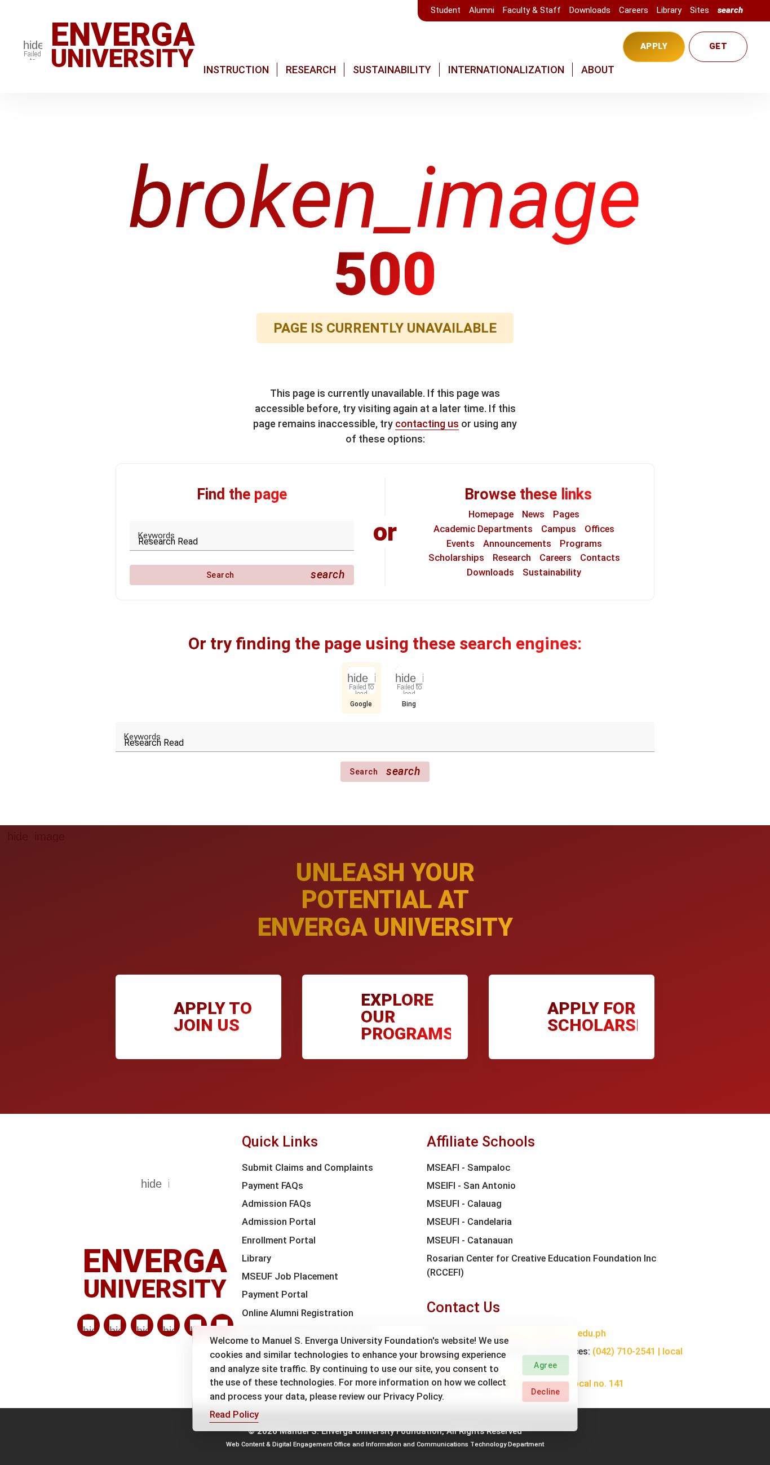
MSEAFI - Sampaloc (468, 1167)
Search (275, 574)
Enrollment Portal (279, 1240)
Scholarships (456, 557)
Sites (699, 10)
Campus (558, 529)
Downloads (589, 10)
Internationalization (506, 70)
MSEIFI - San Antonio (471, 1185)
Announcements (517, 543)
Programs (581, 543)
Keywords (156, 535)
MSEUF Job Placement (290, 1276)
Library (669, 10)
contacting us (427, 424)
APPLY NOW (654, 51)
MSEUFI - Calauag (464, 1203)
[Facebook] (115, 1325)
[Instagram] (168, 1325)
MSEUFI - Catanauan (470, 1240)
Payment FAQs (272, 1185)
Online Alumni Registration (297, 1313)
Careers (633, 10)
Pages (566, 514)
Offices (599, 529)
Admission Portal (279, 1221)
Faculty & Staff (532, 10)
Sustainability (392, 70)
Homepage (491, 514)
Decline (545, 1391)
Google (361, 704)
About (597, 70)
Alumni (481, 10)
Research (311, 70)
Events (460, 543)
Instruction (236, 70)
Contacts (600, 557)
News (533, 514)
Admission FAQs (276, 1203)
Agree (545, 1365)
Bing (409, 704)
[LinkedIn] (88, 1325)
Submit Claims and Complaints (307, 1167)
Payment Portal (275, 1294)
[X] (142, 1325)
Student (446, 10)
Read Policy (234, 1414)
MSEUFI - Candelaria (469, 1221)
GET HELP (718, 51)
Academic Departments (483, 529)
